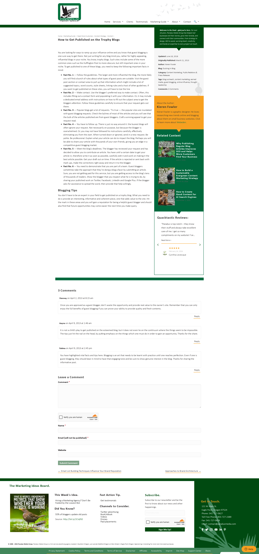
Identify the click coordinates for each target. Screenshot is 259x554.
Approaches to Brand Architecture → (183, 470)
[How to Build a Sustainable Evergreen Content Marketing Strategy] (179, 176)
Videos (103, 516)
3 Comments (173, 89)
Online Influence (183, 82)
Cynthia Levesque (177, 254)
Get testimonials (108, 500)
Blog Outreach (168, 79)
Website (62, 450)
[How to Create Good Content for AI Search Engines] (179, 197)
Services (117, 21)
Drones (103, 519)
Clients (130, 21)
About (175, 21)
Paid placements (108, 521)
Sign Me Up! (165, 529)
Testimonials (142, 21)
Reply (197, 316)
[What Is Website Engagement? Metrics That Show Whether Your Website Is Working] (29, 513)
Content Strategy (100, 36)
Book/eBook (106, 514)
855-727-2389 (224, 516)
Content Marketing (174, 72)
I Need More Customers (85, 36)
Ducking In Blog (169, 68)
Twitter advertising (109, 511)
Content (110, 36)
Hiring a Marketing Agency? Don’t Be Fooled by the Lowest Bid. (72, 501)
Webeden (181, 122)
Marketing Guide (158, 21)
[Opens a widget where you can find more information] (248, 549)
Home (107, 21)
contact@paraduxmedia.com (222, 523)
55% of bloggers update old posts (71, 514)
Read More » (166, 240)
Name (62, 425)
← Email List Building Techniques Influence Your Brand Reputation (89, 470)
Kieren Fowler (170, 64)
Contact (187, 21)
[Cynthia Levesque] (165, 253)
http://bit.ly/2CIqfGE (73, 519)
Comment (64, 382)
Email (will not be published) (73, 437)
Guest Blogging (170, 82)
